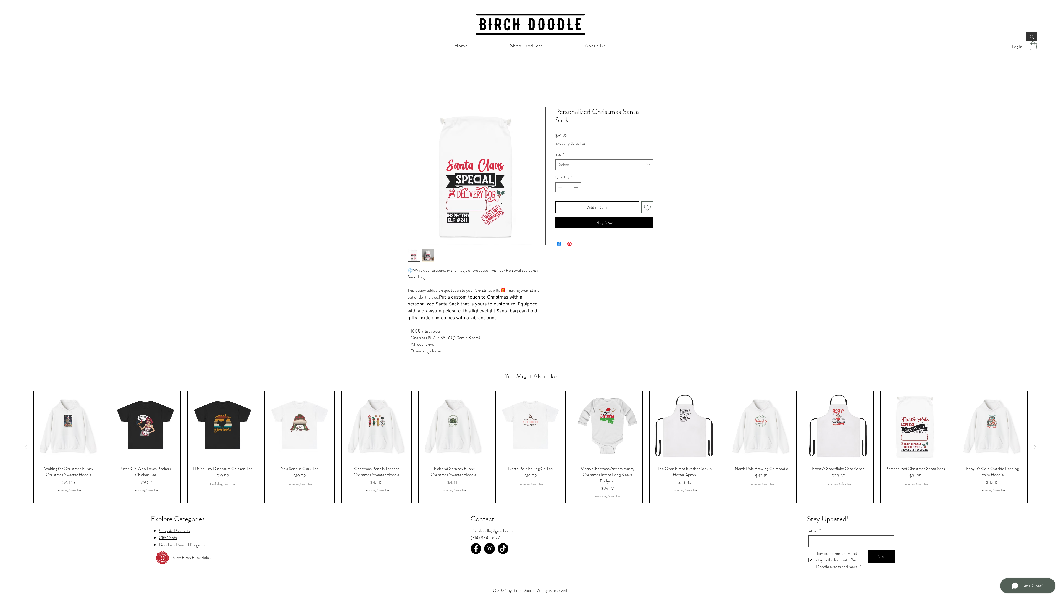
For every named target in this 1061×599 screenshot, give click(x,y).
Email (814, 530)
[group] (530, 447)
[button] (1033, 45)
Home (413, 87)
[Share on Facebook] (559, 244)
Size (559, 154)
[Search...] (1031, 36)
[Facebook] (476, 548)
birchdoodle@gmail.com (492, 531)
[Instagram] (489, 548)
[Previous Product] (25, 447)
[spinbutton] (568, 187)
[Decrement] (559, 187)
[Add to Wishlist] (647, 208)
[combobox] (604, 165)
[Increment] (576, 187)
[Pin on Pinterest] (569, 244)
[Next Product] (1035, 447)
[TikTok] (503, 548)
